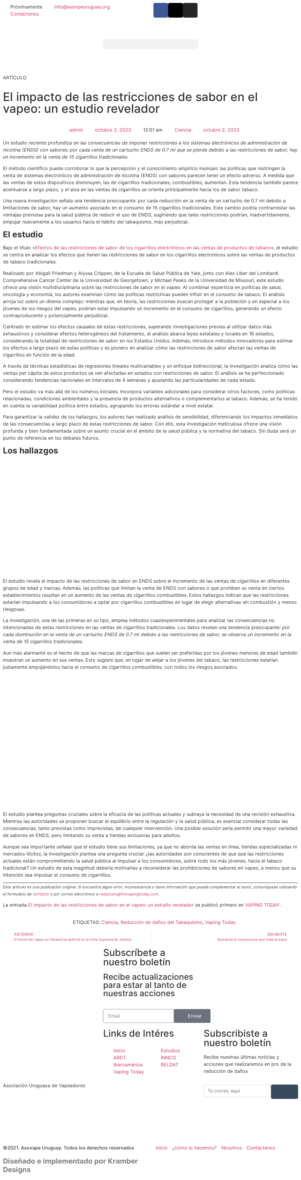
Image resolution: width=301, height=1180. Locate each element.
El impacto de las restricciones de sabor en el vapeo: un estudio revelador (111, 905)
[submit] (284, 1092)
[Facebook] (50, 1102)
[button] (150, 44)
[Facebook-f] (160, 10)
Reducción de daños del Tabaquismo (162, 922)
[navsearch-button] (205, 45)
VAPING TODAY (262, 905)
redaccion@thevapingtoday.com (128, 894)
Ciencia (183, 130)
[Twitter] (50, 1115)
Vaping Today (220, 922)
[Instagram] (190, 10)
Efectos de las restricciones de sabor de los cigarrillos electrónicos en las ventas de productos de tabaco (153, 248)
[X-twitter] (175, 10)
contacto (41, 894)
